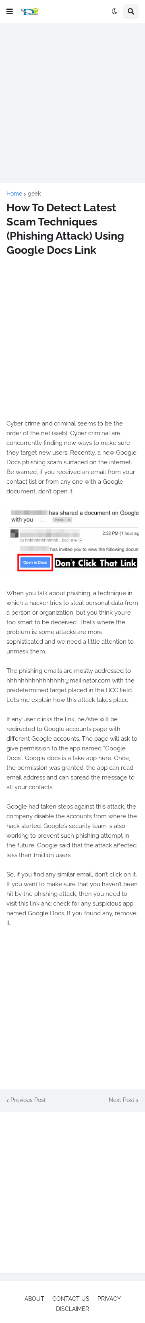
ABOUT (34, 1299)
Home (14, 193)
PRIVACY (109, 1299)
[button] (9, 12)
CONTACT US (70, 1299)
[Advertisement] (72, 103)
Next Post (122, 1100)
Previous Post (28, 1100)
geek (34, 193)
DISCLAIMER (72, 1309)
